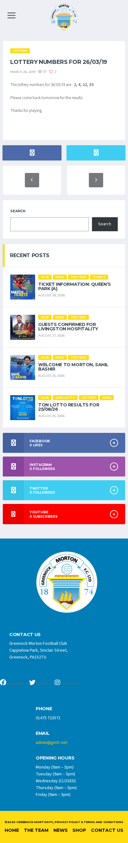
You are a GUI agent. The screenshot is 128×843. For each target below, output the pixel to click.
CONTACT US (25, 634)
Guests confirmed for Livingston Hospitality (68, 327)
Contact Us (107, 830)
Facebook (16, 683)
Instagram (71, 683)
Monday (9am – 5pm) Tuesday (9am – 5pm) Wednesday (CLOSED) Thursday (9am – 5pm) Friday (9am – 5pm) (56, 781)
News (60, 830)
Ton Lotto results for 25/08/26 (68, 407)
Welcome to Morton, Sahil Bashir (73, 367)
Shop (79, 830)
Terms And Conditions (103, 822)
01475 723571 (48, 718)
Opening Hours (55, 758)
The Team (36, 830)
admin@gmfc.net (51, 743)
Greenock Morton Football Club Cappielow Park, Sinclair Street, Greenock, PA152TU (38, 650)
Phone (44, 708)
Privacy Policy (67, 822)
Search (17, 211)
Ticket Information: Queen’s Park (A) (74, 286)
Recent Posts (29, 255)
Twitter (43, 683)
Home (12, 830)
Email (43, 733)
